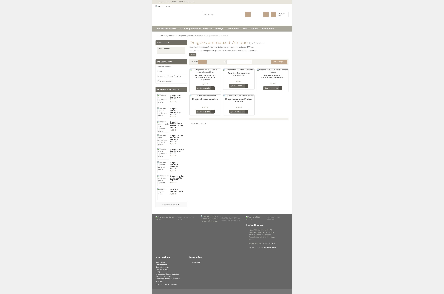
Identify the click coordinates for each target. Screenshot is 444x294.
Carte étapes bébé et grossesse (196, 28)
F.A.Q (159, 71)
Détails (193, 55)
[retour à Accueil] (156, 36)
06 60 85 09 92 (269, 243)
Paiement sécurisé (165, 81)
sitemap (159, 281)
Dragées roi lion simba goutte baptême (177, 178)
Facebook (196, 262)
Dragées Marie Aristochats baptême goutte (176, 138)
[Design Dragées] (177, 14)
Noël (245, 28)
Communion (233, 28)
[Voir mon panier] (273, 14)
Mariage (219, 28)
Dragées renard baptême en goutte (177, 151)
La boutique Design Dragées (169, 76)
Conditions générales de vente (168, 279)
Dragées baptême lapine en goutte (174, 165)
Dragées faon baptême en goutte (176, 97)
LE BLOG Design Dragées (166, 284)
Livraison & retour (164, 67)
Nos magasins (161, 265)
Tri (225, 62)
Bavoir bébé (268, 28)
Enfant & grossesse (167, 28)
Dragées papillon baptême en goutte (175, 111)
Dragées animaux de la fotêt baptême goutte (176, 124)
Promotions (160, 262)
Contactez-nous (189, 2)
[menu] (266, 14)
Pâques (254, 28)
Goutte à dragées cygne (176, 190)
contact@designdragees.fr (265, 247)
